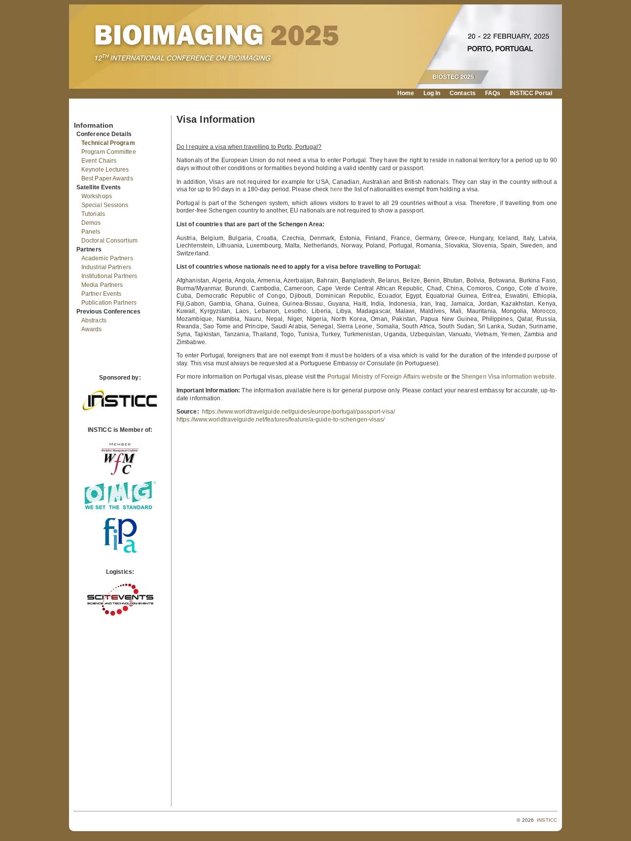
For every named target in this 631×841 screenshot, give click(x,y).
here (336, 189)
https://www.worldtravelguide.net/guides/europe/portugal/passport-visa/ (298, 411)
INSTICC (547, 820)
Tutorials (93, 213)
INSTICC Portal (531, 93)
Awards (91, 329)
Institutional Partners (109, 276)
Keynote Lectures (105, 169)
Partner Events (101, 293)
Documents (84, 111)
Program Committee (108, 151)
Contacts (463, 93)
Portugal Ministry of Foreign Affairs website (385, 376)
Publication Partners (109, 302)
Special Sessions (105, 205)
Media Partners (102, 284)
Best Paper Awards (107, 178)
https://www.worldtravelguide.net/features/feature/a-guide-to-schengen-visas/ (280, 419)
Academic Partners (107, 258)
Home (405, 93)
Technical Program (108, 143)
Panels (91, 231)
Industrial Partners (106, 267)
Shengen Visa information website (508, 376)
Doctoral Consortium (109, 240)
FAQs (492, 93)
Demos (91, 222)
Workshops (96, 196)
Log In (432, 93)
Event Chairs (98, 160)
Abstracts (93, 320)
